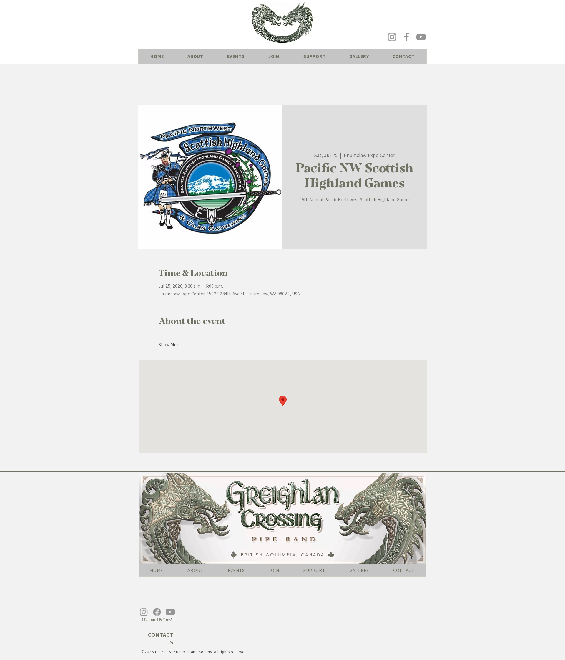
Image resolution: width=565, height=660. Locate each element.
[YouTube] (421, 37)
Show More (170, 344)
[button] (195, 56)
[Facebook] (406, 37)
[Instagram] (392, 37)
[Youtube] (170, 612)
